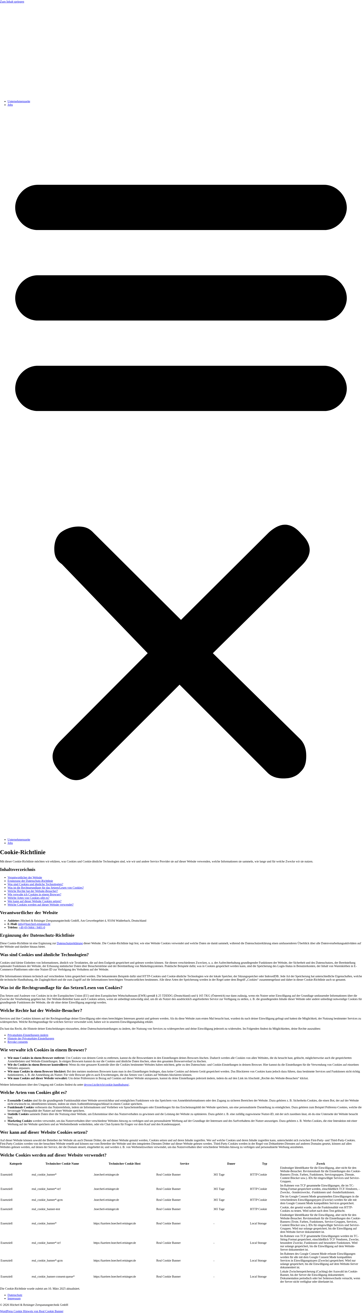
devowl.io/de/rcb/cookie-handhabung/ (106, 1084)
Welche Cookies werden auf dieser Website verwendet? (41, 904)
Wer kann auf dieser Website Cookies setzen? (34, 901)
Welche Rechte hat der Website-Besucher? (33, 891)
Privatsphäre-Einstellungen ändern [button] (28, 1035)
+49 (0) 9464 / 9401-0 (32, 927)
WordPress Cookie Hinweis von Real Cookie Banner (31, 1311)
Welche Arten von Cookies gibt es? (28, 897)
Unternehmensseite (19, 101)
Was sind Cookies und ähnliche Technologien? (35, 884)
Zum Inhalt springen (12, 1)
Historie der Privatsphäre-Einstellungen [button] (31, 1038)
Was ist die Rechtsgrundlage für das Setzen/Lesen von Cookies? (46, 887)
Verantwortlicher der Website (25, 877)
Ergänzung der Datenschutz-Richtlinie (30, 880)
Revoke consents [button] (18, 1041)
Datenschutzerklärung (70, 943)
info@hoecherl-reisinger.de (34, 924)
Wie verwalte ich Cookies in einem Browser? (34, 894)
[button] (181, 472)
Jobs (10, 104)
